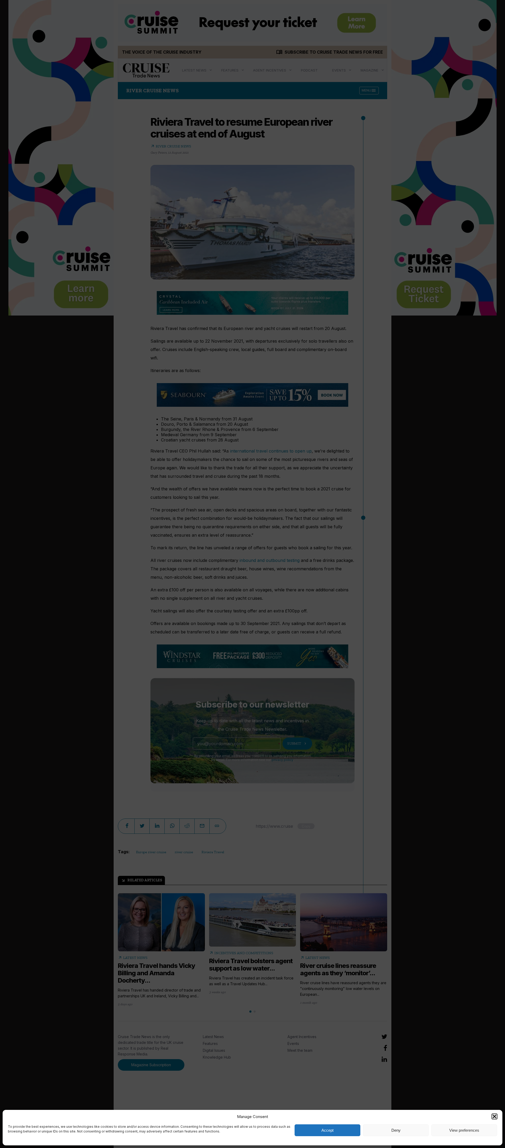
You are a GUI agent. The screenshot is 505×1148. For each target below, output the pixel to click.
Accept (327, 1130)
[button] (494, 1116)
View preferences (464, 1130)
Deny (396, 1130)
